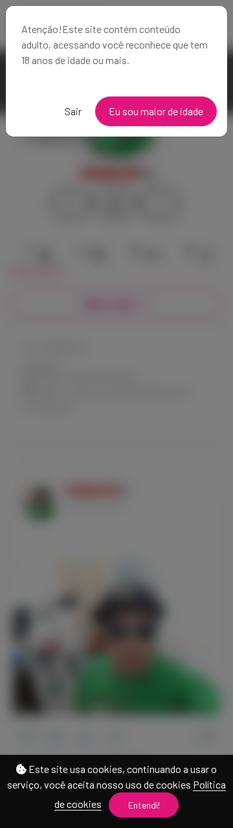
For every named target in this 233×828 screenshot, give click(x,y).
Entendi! (144, 805)
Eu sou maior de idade (156, 111)
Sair (73, 111)
